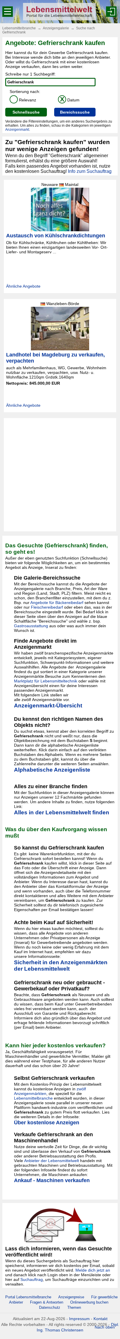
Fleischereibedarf (47, 607)
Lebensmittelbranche (19, 28)
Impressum (79, 1318)
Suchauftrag (31, 1279)
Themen (74, 1307)
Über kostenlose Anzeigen (46, 1122)
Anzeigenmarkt (17, 130)
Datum (70, 100)
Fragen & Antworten (46, 1302)
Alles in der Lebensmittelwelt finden (61, 812)
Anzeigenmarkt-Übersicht (48, 705)
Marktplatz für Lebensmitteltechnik (45, 681)
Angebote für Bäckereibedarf (56, 602)
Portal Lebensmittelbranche (28, 1297)
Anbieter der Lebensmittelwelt (51, 1160)
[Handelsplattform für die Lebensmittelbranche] (59, 11)
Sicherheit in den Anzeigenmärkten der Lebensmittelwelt (60, 965)
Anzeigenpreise (71, 1297)
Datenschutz (49, 1307)
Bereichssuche (75, 112)
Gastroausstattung (31, 625)
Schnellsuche (26, 112)
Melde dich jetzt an (92, 1270)
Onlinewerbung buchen (89, 1302)
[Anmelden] (111, 11)
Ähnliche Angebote (23, 286)
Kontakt (100, 1318)
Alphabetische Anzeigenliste (52, 770)
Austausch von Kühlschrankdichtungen (55, 236)
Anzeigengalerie (56, 28)
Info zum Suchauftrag (90, 171)
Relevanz (24, 100)
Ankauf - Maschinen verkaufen (52, 1180)
